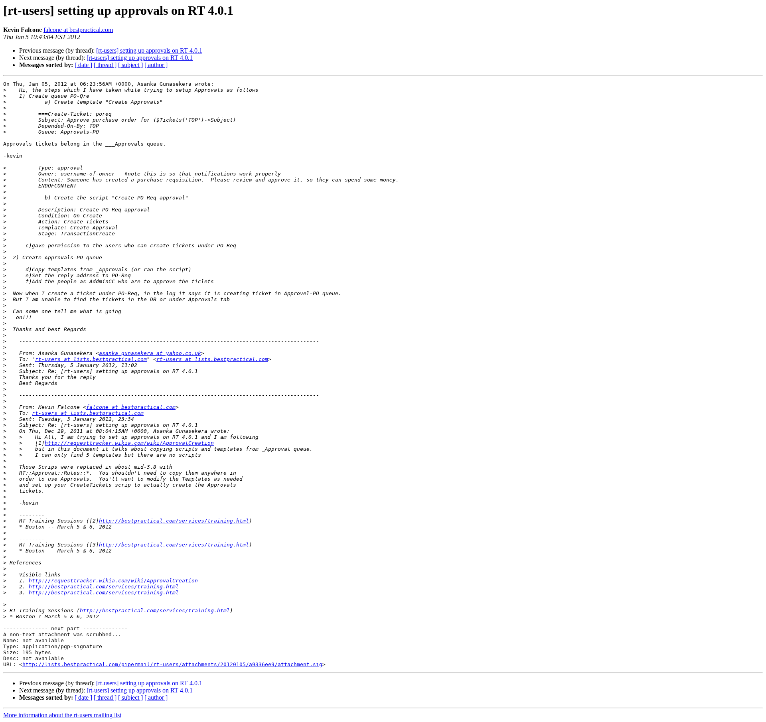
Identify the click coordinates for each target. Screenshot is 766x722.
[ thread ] (105, 64)
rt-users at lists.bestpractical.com (91, 359)
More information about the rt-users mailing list (62, 715)
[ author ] (156, 64)
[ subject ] (130, 64)
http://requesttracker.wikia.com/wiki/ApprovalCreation (129, 443)
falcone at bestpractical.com (78, 29)
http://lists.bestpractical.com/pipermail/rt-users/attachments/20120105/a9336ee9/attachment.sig (172, 664)
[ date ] (83, 64)
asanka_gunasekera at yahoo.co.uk (150, 353)
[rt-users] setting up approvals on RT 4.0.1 (149, 50)
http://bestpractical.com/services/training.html (174, 521)
